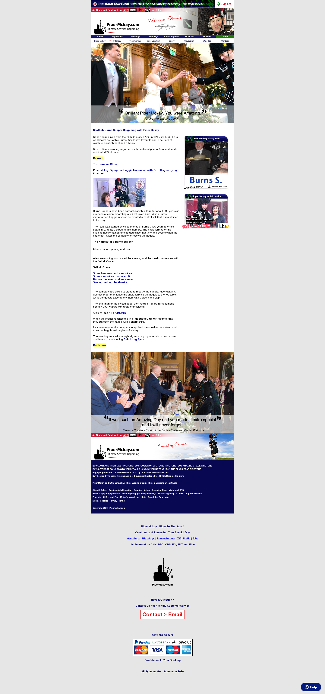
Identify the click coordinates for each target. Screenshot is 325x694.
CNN (181, 490)
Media (95, 501)
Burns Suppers (165, 493)
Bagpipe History (142, 490)
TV (179, 538)
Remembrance (166, 538)
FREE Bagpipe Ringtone (172, 476)
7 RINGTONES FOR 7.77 (127, 472)
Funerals (97, 497)
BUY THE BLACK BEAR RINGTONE (183, 469)
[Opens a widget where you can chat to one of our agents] (311, 687)
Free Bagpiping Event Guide (163, 483)
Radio (187, 538)
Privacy (113, 501)
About (96, 490)
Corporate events (193, 493)
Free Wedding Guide (137, 483)
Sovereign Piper (159, 490)
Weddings (133, 538)
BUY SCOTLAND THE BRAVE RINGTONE (113, 466)
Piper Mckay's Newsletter (127, 497)
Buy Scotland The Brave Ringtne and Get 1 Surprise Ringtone (123, 476)
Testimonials (115, 490)
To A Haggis (118, 312)
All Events (108, 497)
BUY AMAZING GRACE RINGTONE (195, 466)
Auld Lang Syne (134, 339)
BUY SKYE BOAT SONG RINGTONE (110, 469)
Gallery (103, 490)
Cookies (104, 501)
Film (195, 538)
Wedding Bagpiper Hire (133, 493)
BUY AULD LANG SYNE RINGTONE (146, 469)
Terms (122, 501)
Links (143, 497)
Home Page (98, 493)
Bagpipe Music (113, 493)
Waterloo (173, 490)
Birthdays (151, 493)
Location (127, 490)
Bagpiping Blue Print (103, 472)
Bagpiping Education (158, 497)
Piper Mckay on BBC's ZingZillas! (109, 483)
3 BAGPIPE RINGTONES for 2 (154, 472)
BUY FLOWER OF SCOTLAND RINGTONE (155, 466)
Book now (99, 345)
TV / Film (178, 493)
